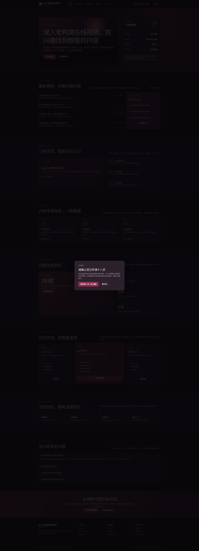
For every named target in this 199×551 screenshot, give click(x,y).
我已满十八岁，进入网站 (88, 284)
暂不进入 (105, 284)
